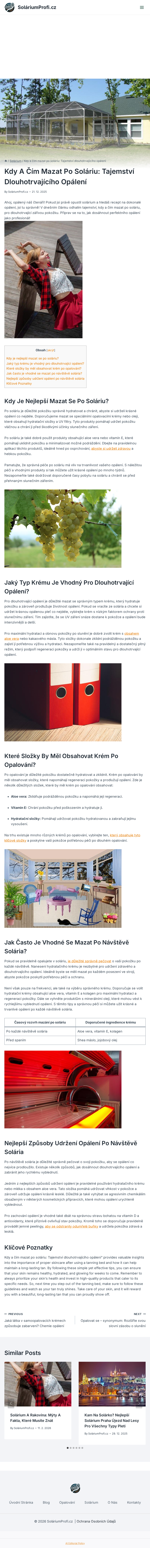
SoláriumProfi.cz (18, 191)
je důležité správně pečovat (89, 961)
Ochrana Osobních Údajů (96, 1521)
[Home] (5, 161)
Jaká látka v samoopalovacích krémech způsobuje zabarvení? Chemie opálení (35, 1320)
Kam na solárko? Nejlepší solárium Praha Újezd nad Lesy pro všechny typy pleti (112, 1420)
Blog (46, 1502)
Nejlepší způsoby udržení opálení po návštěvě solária (45, 378)
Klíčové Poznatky (19, 383)
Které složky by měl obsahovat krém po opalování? (43, 368)
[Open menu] (142, 7)
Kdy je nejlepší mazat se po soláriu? (32, 358)
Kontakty (134, 1502)
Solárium (91, 1502)
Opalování (67, 1502)
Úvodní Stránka (21, 1502)
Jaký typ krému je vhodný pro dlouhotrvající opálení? (45, 363)
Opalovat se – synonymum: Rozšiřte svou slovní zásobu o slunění (113, 1320)
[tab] (68, 1448)
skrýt (51, 350)
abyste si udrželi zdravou (111, 448)
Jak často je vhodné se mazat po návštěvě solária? (44, 373)
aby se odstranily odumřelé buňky (71, 1226)
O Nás (112, 1502)
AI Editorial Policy (75, 1543)
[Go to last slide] (11, 1403)
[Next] (139, 1403)
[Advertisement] (75, 42)
